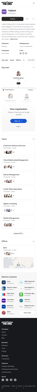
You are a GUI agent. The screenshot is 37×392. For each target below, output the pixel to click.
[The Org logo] (7, 323)
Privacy (20, 386)
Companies (5, 359)
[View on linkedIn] (23, 53)
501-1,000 (5, 53)
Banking (4, 46)
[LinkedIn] (7, 380)
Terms (13, 386)
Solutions (5, 345)
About (4, 332)
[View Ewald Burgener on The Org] (18, 73)
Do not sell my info (30, 386)
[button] (18, 79)
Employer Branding (8, 366)
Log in (18, 126)
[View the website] (26, 53)
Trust (3, 348)
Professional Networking (10, 369)
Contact (4, 335)
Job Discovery (6, 372)
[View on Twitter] (20, 53)
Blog (3, 338)
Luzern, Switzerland (26, 46)
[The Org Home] (7, 3)
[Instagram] (15, 380)
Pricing (4, 351)
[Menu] (33, 3)
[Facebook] (11, 380)
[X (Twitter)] (3, 380)
